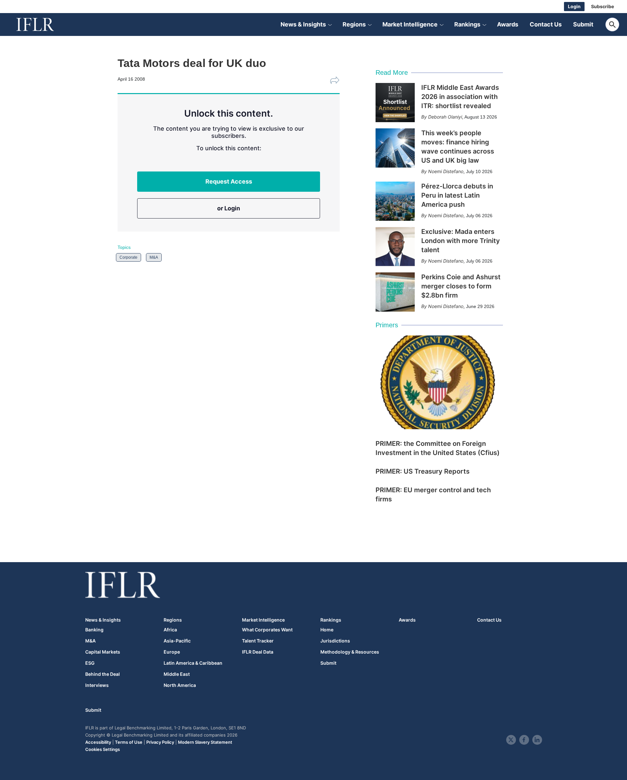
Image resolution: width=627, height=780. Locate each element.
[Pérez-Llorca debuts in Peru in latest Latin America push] (395, 201)
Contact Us (546, 24)
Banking (94, 629)
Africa (170, 629)
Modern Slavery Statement (205, 742)
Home (326, 629)
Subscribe (602, 6)
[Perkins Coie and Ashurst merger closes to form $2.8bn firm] (395, 292)
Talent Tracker (258, 641)
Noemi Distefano (445, 171)
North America (180, 685)
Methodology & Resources (349, 652)
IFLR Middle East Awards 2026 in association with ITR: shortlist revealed (460, 97)
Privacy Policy (160, 742)
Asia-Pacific (177, 641)
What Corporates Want (267, 629)
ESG (90, 663)
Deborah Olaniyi (445, 117)
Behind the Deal (102, 674)
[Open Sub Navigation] (329, 24)
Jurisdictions (335, 641)
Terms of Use (128, 742)
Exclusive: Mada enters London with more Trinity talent (460, 241)
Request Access (228, 181)
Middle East (177, 674)
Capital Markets (102, 652)
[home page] (42, 24)
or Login (228, 208)
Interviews (97, 685)
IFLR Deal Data (257, 652)
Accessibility (98, 742)
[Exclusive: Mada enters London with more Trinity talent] (395, 246)
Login (574, 6)
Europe (172, 652)
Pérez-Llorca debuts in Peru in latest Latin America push (457, 195)
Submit (583, 24)
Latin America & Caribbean (193, 663)
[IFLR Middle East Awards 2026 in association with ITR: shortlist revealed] (395, 102)
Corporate (128, 257)
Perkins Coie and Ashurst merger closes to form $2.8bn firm (461, 286)
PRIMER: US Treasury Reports (423, 471)
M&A (154, 257)
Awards (507, 24)
